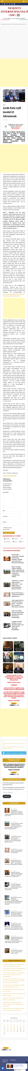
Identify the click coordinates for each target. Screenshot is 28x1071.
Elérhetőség (13, 1060)
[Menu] (2, 1)
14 (17, 1027)
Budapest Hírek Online (14, 961)
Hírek (4, 104)
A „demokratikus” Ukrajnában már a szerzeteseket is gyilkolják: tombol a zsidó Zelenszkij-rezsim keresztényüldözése (13, 974)
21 (17, 1029)
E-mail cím (5, 516)
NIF (11, 808)
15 (20, 1027)
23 (23, 1029)
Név (4, 510)
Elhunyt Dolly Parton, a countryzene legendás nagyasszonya (17, 851)
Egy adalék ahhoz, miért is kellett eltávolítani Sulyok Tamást (17, 952)
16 (23, 1027)
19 (11, 1029)
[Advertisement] (14, 42)
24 (4, 1031)
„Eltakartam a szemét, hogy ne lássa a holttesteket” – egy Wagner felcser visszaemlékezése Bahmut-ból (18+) (13, 839)
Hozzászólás (6, 492)
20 (14, 1029)
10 (4, 1027)
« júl (3, 1034)
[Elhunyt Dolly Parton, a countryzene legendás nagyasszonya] (7, 850)
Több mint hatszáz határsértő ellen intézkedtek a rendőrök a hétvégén (13, 747)
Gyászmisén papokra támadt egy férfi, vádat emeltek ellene (13, 744)
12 (11, 1027)
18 (7, 1029)
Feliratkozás (7, 796)
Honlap (4, 522)
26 (11, 1031)
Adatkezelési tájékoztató (5, 1060)
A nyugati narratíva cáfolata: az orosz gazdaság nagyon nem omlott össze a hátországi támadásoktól (13, 887)
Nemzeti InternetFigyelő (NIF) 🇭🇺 (14, 11)
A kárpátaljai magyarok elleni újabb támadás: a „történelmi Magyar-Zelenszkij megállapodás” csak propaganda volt (13, 1004)
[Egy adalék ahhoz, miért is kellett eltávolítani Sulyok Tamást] (7, 950)
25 (7, 1031)
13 (14, 1027)
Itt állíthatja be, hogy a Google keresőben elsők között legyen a (15, 126)
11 (7, 1027)
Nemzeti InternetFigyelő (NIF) (14, 1066)
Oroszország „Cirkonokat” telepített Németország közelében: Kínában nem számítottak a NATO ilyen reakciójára (14, 813)
